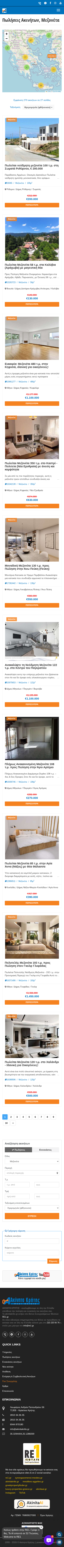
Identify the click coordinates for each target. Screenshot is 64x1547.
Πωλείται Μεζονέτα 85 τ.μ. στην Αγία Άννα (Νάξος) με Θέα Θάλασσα (28, 865)
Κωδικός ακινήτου (13, 1236)
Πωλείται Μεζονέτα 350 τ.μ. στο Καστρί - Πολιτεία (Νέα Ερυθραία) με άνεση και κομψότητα (31, 466)
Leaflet (49, 91)
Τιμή (7, 1191)
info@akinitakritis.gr (19, 1429)
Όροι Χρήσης (46, 1515)
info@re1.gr (28, 1325)
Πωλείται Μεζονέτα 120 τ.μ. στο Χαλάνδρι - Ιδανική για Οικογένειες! (32, 1063)
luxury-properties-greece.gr (18, 1489)
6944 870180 (16, 1424)
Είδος (7, 1156)
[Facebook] (50, 3)
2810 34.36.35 (17, 1415)
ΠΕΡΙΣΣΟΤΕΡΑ (32, 205)
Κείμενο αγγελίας (13, 1248)
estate (54, 1542)
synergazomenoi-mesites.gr (28, 1477)
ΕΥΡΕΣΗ (32, 1216)
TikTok (22, 1492)
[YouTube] (60, 3)
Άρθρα (5, 1386)
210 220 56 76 (53, 1322)
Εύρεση (53, 1261)
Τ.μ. (6, 1179)
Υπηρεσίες (7, 1352)
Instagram (10, 1492)
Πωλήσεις (19, 1150)
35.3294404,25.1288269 (22, 1434)
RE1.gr (5, 1317)
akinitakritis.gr (12, 1481)
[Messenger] (45, 3)
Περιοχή (8, 1168)
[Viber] (40, 3)
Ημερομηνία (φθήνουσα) (37, 107)
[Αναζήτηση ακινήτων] (59, 1534)
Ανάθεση (6, 1371)
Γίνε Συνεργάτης (9, 1381)
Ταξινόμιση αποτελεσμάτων (17, 1203)
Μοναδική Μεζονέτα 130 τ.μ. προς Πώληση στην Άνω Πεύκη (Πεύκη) (27, 567)
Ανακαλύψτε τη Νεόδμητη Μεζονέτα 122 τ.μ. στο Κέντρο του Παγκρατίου (31, 666)
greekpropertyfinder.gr (16, 1485)
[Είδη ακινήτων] (59, 1542)
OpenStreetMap (57, 91)
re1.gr (8, 1477)
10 (6, 1123)
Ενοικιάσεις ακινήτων (12, 1362)
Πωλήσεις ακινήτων (11, 1357)
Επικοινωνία (8, 1391)
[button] (49, 35)
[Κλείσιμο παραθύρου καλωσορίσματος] (41, 1527)
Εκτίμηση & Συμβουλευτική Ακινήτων (18, 1376)
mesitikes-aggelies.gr (33, 1481)
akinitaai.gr (41, 1489)
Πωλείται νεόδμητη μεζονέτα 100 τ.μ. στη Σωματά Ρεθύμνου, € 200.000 (32, 167)
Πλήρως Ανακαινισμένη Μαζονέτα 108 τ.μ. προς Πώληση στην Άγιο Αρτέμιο (29, 766)
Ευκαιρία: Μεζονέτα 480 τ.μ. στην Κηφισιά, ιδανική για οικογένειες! (26, 365)
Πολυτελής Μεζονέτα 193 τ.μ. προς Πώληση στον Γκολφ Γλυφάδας (27, 964)
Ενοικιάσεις (45, 1150)
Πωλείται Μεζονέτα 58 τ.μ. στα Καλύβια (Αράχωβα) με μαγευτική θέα (30, 266)
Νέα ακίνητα (8, 1367)
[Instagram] (55, 3)
